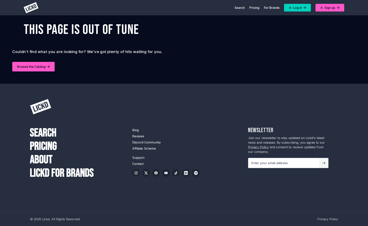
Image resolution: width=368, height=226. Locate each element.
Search (240, 8)
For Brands (271, 8)
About (41, 160)
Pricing (254, 8)
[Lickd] (31, 7)
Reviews (138, 136)
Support (138, 158)
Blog (135, 130)
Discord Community (146, 142)
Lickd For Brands (62, 173)
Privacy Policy (258, 147)
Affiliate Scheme (144, 148)
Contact (138, 164)
